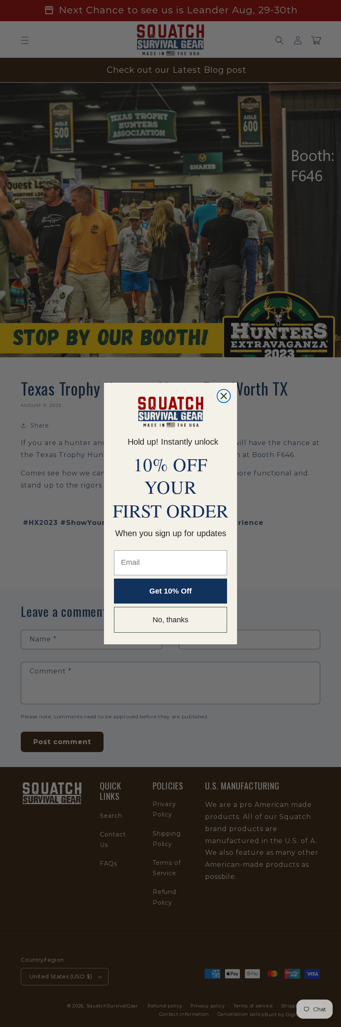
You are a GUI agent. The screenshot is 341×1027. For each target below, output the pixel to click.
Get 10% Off (170, 591)
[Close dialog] (223, 396)
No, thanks (170, 620)
